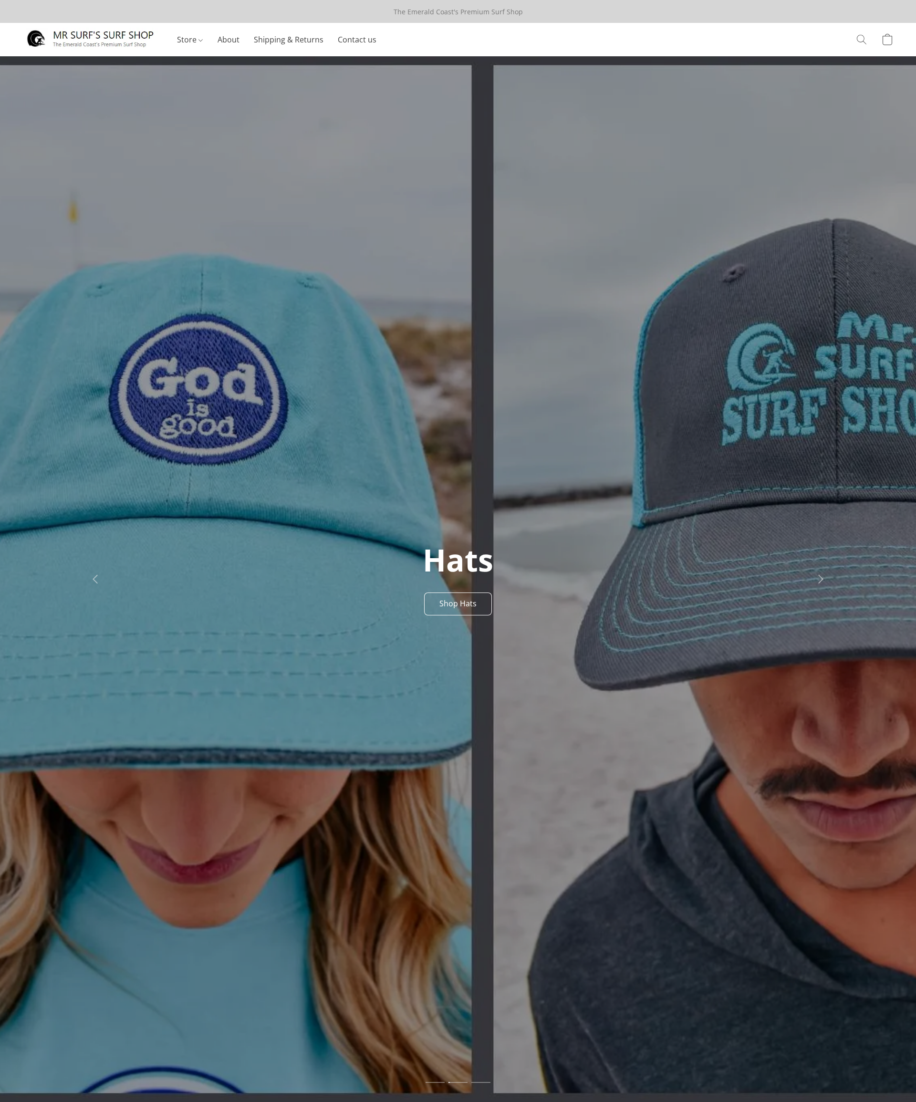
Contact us (357, 39)
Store (187, 39)
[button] (90, 40)
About (228, 39)
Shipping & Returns (288, 39)
